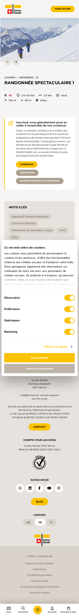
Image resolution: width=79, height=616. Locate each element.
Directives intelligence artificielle (39, 586)
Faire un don (63, 9)
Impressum (39, 569)
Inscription (27, 172)
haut (64, 95)
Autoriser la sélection (39, 368)
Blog (39, 501)
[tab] (72, 58)
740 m (12, 100)
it (51, 522)
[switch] (69, 309)
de (28, 522)
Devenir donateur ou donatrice (39, 181)
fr (40, 522)
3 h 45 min (28, 95)
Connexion (26, 164)
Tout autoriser (39, 357)
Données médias (39, 592)
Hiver (43, 100)
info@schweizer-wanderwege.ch (39, 395)
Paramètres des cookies (40, 563)
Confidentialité (39, 580)
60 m (28, 100)
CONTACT (39, 426)
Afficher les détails (56, 346)
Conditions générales (39, 575)
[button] (39, 40)
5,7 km (48, 95)
